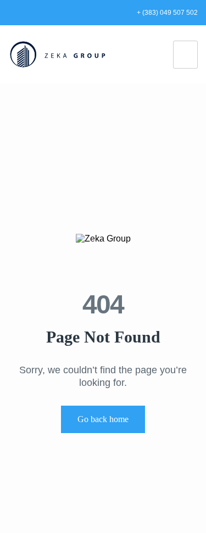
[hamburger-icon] (185, 55)
